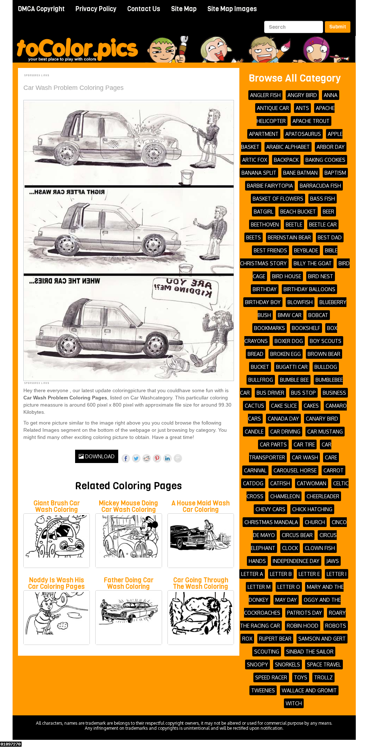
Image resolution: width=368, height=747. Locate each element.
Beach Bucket (298, 211)
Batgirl (263, 211)
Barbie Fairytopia (270, 186)
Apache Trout (311, 121)
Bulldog (325, 367)
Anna (330, 95)
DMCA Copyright (41, 9)
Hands (257, 561)
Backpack (286, 160)
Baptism (335, 173)
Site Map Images (232, 9)
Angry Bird (302, 95)
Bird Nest (320, 276)
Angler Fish (265, 95)
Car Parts (273, 444)
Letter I (336, 574)
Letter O (288, 587)
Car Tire (304, 444)
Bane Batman (300, 173)
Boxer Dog (289, 341)
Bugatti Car (292, 367)
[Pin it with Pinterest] (157, 458)
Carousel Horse (295, 470)
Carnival (255, 470)
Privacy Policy (95, 9)
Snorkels (287, 664)
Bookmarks (269, 328)
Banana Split (259, 173)
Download (99, 456)
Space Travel (324, 664)
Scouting (266, 652)
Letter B (281, 574)
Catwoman (311, 483)
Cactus (254, 406)
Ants (302, 108)
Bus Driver (270, 393)
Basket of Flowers (278, 199)
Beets (253, 237)
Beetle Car (323, 224)
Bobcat (318, 315)
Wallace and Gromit (309, 690)
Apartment (264, 134)
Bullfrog (260, 380)
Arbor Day (331, 147)
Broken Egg (285, 354)
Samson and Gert (322, 639)
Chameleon (285, 496)
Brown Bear (324, 354)
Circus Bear (297, 535)
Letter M (259, 587)
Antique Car (273, 108)
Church (315, 522)
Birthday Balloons (309, 289)
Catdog (253, 483)
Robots (335, 626)
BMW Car (290, 315)
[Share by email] (178, 458)
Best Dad (330, 237)
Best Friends (270, 250)
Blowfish (300, 302)
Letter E (309, 574)
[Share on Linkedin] (167, 458)
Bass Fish (322, 199)
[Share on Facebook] (125, 458)
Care (331, 457)
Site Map (184, 9)
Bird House (286, 276)
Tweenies (263, 690)
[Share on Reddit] (146, 458)
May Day (286, 600)
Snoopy (257, 664)
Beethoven (265, 224)
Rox (247, 639)
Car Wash (305, 457)
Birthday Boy (263, 302)
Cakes (311, 406)
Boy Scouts (325, 341)
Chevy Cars (270, 509)
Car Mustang (325, 432)
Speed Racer (271, 677)
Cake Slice (284, 406)
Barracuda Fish (320, 186)
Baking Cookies (325, 160)
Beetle (294, 224)
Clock (290, 548)
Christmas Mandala (271, 522)
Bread (255, 354)
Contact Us (143, 9)
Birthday (265, 289)
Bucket (260, 367)
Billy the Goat (313, 263)
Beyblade (306, 250)
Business (334, 393)
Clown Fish (320, 548)
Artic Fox (254, 160)
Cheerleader (323, 496)
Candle (254, 432)
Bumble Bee (294, 380)
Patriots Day (304, 613)
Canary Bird (322, 419)
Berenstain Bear (289, 237)
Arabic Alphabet (288, 147)
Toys (300, 677)
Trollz (323, 677)
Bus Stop (303, 393)
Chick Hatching (312, 509)
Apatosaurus (303, 134)
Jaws (332, 561)
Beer (328, 211)
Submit (337, 26)
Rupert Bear (275, 639)
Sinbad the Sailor (310, 652)
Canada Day (283, 419)
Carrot (333, 470)
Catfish (280, 483)
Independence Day (296, 561)
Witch (294, 703)
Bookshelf (306, 328)
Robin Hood (302, 626)
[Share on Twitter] (136, 458)
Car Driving (285, 432)
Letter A (252, 574)
